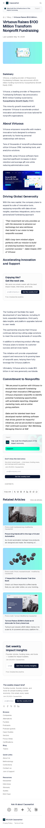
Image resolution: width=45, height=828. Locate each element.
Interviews (7, 784)
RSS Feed (6, 794)
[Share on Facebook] (24, 491)
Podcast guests (9, 729)
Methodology (8, 761)
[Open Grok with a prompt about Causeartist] (29, 810)
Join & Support (8, 771)
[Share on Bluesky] (17, 491)
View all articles (36, 500)
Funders (6, 722)
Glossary (6, 787)
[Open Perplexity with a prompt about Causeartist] (16, 810)
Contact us (7, 768)
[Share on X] (14, 491)
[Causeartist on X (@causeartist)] (11, 706)
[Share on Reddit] (33, 491)
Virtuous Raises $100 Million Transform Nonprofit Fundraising (27, 17)
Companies (7, 715)
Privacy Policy (7, 823)
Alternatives (7, 719)
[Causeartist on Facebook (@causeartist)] (7, 706)
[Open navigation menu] (4, 3)
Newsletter (7, 781)
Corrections (7, 765)
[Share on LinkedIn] (27, 491)
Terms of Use (18, 823)
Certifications (8, 742)
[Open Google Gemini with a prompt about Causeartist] (22, 810)
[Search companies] (40, 3)
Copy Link (7, 492)
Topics (5, 749)
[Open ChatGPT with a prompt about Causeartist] (9, 810)
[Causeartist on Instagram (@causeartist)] (14, 706)
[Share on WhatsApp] (36, 491)
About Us (6, 758)
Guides (5, 791)
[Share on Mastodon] (21, 491)
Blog (9, 17)
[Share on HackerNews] (30, 491)
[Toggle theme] (4, 706)
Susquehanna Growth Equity (15, 101)
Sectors (6, 735)
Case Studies (8, 732)
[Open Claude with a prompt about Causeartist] (36, 810)
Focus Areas (8, 739)
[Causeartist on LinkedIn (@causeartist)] (18, 706)
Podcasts (6, 725)
